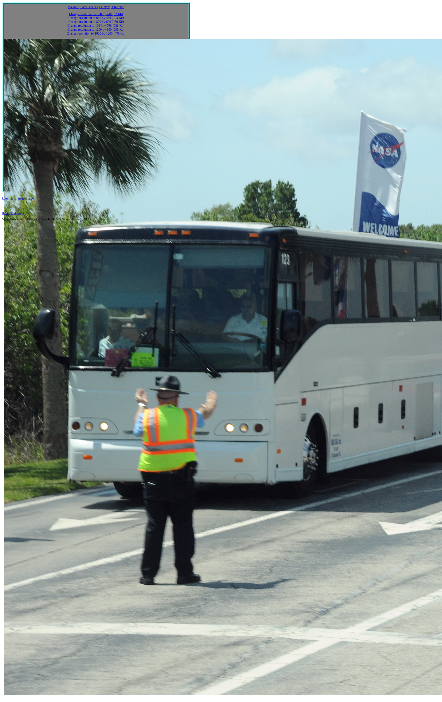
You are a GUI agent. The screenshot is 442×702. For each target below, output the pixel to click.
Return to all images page (18, 198)
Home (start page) (13, 213)
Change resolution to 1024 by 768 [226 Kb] (96, 25)
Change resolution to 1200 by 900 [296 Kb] (96, 29)
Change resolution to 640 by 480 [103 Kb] (96, 18)
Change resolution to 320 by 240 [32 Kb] (96, 14)
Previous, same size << (83, 7)
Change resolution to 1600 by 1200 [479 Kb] (96, 33)
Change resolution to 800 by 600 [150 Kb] (96, 21)
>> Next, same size (111, 7)
